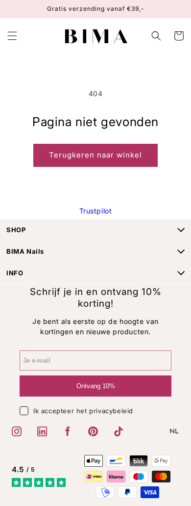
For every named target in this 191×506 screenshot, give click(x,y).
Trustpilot (95, 211)
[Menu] (12, 36)
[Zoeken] (157, 36)
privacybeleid (111, 411)
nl (174, 431)
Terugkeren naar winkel (95, 155)
